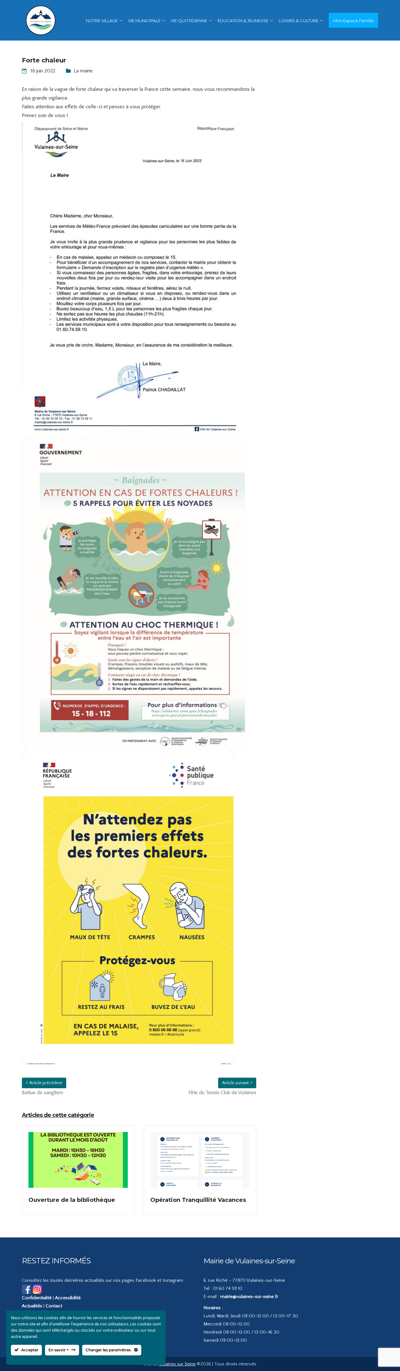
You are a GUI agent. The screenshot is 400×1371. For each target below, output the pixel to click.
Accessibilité (68, 1297)
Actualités (32, 1306)
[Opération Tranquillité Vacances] (200, 1164)
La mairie (83, 71)
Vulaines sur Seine (177, 1364)
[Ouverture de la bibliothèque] (78, 1164)
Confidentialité (37, 1297)
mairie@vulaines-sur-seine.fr (249, 1296)
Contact (54, 1306)
